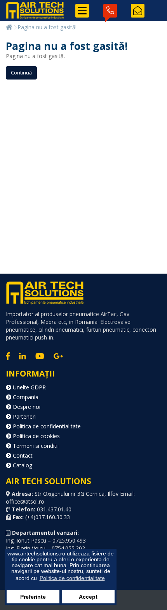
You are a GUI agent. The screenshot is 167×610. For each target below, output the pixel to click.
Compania (24, 397)
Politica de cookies (35, 436)
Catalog (21, 465)
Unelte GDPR (28, 387)
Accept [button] (88, 597)
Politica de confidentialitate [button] (72, 578)
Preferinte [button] (33, 597)
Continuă (21, 72)
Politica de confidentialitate (46, 426)
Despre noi (25, 406)
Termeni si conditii (35, 445)
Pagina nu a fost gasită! (47, 27)
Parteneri (23, 416)
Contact (22, 455)
